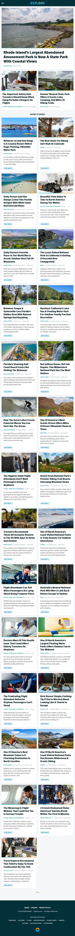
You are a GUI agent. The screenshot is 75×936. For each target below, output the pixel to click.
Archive (34, 908)
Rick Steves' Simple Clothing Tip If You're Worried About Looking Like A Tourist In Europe (55, 701)
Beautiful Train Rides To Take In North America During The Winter (53, 199)
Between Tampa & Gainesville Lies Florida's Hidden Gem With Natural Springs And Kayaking (17, 313)
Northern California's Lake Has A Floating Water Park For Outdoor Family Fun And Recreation (55, 313)
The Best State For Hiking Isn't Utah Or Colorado (54, 142)
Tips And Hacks (8, 870)
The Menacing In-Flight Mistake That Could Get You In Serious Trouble (18, 811)
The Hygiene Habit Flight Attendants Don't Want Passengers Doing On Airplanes (17, 481)
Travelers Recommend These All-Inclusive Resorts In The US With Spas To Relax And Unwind (19, 536)
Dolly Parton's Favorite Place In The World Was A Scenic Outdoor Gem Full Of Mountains (18, 257)
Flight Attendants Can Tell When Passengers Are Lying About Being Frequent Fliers (19, 590)
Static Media (27, 911)
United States (8, 66)
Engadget (12, 920)
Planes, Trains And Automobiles (12, 106)
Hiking (42, 147)
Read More (7, 168)
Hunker (61, 920)
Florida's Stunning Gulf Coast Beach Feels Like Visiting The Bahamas (16, 367)
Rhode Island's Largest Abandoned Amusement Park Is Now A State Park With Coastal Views (36, 57)
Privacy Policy (45, 908)
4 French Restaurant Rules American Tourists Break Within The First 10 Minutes (54, 811)
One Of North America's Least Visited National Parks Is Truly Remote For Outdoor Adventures (55, 536)
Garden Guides (39, 920)
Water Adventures (9, 430)
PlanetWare (48, 923)
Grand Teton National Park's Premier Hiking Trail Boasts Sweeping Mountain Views (55, 479)
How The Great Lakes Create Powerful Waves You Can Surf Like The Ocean (19, 423)
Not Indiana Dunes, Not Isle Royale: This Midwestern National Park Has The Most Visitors (55, 369)
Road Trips (43, 433)
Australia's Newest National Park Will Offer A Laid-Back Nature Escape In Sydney (55, 590)
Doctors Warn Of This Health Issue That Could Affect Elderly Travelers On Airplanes (19, 645)
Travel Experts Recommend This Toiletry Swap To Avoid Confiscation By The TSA (19, 863)
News (42, 265)
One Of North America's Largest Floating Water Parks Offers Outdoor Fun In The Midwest (55, 645)
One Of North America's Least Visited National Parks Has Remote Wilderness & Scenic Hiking (55, 757)
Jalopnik (21, 920)
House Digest (52, 920)
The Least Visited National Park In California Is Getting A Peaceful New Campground (55, 257)
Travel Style (44, 709)
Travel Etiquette (45, 818)
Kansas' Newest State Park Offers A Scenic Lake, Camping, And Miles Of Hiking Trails (55, 98)
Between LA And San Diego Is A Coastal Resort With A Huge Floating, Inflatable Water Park (18, 145)
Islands (25, 923)
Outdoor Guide (36, 923)
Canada (42, 544)
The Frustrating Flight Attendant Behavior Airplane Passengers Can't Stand (18, 701)
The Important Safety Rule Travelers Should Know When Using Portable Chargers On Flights (18, 98)
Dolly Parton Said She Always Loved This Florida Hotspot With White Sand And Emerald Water (18, 201)
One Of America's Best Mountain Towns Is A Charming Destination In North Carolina (17, 757)
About (26, 908)
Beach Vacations (9, 209)
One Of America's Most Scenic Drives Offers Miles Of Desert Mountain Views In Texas (55, 425)
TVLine (29, 920)
